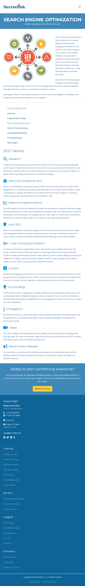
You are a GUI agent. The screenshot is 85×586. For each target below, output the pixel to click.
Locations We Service (11, 567)
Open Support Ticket (11, 528)
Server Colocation (10, 509)
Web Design (12, 143)
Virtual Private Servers (11, 504)
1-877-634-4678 (12, 413)
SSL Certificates (9, 485)
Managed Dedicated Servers (14, 499)
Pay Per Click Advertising (17, 128)
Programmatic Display (16, 118)
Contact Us (7, 543)
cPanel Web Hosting (11, 459)
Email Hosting (8, 475)
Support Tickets (12, 424)
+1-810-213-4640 (13, 415)
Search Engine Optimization (18, 123)
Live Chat (10, 420)
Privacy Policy (34, 582)
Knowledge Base (9, 533)
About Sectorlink (9, 557)
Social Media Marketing (17, 133)
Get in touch (44, 389)
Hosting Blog (8, 562)
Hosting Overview (10, 454)
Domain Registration (11, 480)
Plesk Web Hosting (10, 464)
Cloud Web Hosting (10, 469)
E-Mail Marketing (14, 138)
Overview (11, 113)
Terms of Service (49, 582)
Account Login (8, 523)
